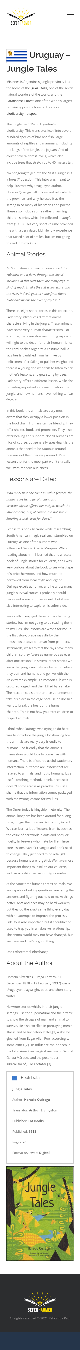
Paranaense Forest (19, 101)
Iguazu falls (39, 88)
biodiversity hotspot (21, 113)
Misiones (12, 81)
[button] (40, 1077)
